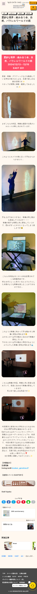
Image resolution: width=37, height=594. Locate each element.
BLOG (28, 13)
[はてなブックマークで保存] (14, 501)
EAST (20, 13)
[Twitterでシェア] (4, 501)
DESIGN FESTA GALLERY (21, 591)
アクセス (33, 2)
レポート (12, 13)
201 (4, 13)
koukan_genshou (19, 468)
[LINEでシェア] (28, 501)
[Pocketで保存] (18, 501)
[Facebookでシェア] (9, 501)
